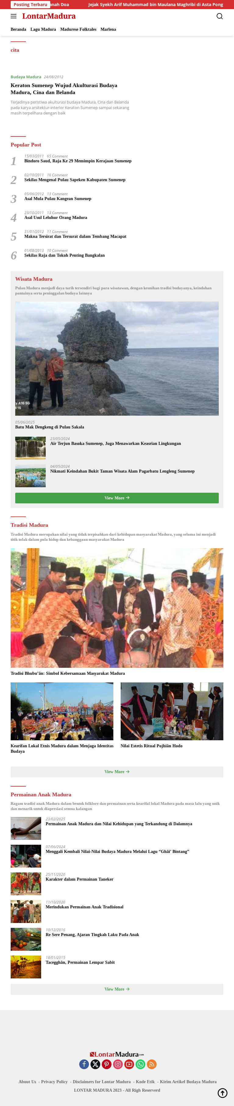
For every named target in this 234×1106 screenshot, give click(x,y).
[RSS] (152, 1064)
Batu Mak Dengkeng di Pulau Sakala (49, 427)
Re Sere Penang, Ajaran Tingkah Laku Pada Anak (92, 934)
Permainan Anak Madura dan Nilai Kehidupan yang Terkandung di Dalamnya (119, 824)
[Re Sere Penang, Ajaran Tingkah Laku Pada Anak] (26, 939)
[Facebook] (84, 1064)
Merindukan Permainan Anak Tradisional (84, 907)
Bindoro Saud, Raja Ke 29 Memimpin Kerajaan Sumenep (78, 161)
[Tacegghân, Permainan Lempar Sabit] (26, 967)
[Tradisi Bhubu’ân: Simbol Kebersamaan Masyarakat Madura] (117, 608)
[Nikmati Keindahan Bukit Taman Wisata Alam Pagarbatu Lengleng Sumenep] (30, 475)
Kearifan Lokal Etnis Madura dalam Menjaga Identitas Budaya (62, 749)
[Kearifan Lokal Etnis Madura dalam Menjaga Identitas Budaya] (62, 711)
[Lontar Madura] (48, 16)
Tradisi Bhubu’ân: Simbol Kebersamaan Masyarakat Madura (68, 673)
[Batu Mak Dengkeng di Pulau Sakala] (117, 358)
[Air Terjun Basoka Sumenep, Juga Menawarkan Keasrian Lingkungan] (30, 448)
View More (115, 498)
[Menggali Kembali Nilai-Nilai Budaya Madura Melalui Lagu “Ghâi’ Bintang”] (26, 856)
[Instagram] (118, 1064)
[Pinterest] (107, 1064)
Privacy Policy (54, 1082)
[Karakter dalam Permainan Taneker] (26, 883)
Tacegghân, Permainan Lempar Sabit (80, 962)
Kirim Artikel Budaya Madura (188, 1082)
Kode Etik (145, 1082)
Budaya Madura (26, 76)
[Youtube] (129, 1064)
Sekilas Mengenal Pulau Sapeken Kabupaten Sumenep (75, 180)
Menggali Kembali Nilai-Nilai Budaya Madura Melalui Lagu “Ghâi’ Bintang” (117, 851)
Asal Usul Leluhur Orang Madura (55, 217)
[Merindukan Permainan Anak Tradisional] (26, 911)
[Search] (219, 16)
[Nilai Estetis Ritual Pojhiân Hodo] (172, 711)
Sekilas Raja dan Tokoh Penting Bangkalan (64, 255)
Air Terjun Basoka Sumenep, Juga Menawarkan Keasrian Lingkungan (115, 443)
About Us (27, 1082)
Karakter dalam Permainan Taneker (79, 879)
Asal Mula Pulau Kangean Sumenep (57, 198)
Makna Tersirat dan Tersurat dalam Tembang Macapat (75, 236)
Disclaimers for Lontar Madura (102, 1082)
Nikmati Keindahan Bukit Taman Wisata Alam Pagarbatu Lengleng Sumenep (122, 471)
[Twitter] (95, 1064)
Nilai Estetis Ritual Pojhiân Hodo (152, 746)
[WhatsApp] (140, 1064)
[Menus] (15, 16)
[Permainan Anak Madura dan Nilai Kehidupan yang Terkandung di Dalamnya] (26, 828)
